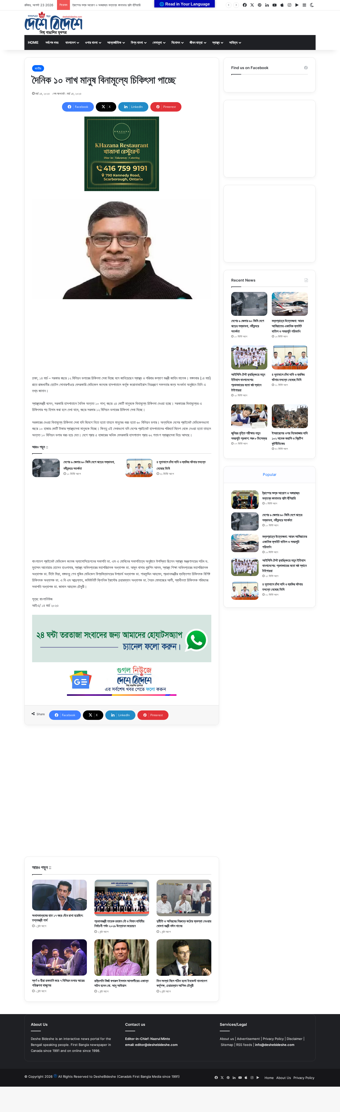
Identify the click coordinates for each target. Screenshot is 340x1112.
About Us (283, 1078)
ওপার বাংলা (91, 42)
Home (33, 42)
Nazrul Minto (160, 1039)
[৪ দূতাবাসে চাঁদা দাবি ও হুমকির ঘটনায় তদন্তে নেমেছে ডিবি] (139, 468)
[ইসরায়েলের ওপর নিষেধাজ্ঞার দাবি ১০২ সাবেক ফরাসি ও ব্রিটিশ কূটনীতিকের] (290, 416)
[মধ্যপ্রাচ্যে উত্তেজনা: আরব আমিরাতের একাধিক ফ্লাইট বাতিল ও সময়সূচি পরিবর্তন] (290, 304)
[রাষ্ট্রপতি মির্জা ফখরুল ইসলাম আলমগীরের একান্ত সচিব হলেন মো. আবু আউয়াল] (121, 957)
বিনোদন (175, 42)
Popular (270, 474)
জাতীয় (38, 68)
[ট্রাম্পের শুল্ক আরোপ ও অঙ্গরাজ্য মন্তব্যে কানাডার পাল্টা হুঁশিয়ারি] (245, 500)
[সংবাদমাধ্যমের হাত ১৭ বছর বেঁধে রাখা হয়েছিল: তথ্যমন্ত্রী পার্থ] (59, 895)
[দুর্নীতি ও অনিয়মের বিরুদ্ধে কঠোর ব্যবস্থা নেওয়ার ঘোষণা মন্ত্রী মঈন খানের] (184, 898)
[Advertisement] (121, 340)
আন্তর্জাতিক (114, 42)
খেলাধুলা (157, 42)
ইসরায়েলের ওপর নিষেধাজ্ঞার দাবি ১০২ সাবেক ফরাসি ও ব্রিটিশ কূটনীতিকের (290, 438)
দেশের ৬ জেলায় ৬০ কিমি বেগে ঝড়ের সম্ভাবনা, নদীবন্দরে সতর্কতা (247, 326)
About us (227, 1039)
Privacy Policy (273, 1039)
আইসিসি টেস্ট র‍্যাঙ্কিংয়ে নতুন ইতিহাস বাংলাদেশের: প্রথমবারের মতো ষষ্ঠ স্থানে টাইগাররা (284, 565)
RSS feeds (244, 1045)
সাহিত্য (233, 42)
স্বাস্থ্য (216, 42)
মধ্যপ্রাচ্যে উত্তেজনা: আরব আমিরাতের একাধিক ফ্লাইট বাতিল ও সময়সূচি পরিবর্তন (288, 326)
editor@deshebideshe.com (156, 1045)
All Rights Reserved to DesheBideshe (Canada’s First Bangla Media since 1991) (119, 1076)
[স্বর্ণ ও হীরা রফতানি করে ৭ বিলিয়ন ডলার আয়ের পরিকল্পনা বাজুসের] (59, 957)
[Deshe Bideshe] (53, 23)
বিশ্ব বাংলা (137, 42)
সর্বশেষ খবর (52, 42)
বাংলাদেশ (70, 42)
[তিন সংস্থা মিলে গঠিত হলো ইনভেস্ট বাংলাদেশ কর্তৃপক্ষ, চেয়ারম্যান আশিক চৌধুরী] (184, 957)
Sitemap (227, 1045)
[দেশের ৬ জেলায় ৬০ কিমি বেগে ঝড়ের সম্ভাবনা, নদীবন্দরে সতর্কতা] (46, 468)
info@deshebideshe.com (274, 1045)
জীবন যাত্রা (196, 42)
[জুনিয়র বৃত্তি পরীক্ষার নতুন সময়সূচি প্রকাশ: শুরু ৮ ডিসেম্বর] (249, 416)
